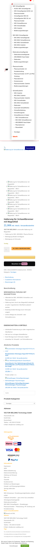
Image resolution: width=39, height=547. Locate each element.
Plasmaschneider (18, 66)
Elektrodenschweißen (10, 502)
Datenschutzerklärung (10, 473)
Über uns (6, 477)
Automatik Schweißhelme (21, 107)
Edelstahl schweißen (20, 531)
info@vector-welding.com (16, 424)
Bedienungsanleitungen (21, 30)
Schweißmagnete (19, 112)
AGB (5, 468)
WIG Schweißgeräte (19, 6)
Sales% (15, 136)
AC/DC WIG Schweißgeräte (22, 8)
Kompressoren (18, 81)
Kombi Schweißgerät (23, 536)
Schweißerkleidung (19, 110)
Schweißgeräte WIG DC (21, 16)
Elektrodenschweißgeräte (20, 52)
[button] (4, 147)
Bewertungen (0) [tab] (10, 282)
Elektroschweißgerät (14, 534)
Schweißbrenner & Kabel (21, 115)
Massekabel (19, 127)
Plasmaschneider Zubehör (22, 83)
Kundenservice (8, 482)
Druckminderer (13, 531)
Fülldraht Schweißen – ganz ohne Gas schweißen (19, 497)
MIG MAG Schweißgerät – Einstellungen (16, 504)
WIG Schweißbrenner (20, 23)
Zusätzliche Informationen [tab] (13, 279)
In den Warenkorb (21, 248)
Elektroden (17, 59)
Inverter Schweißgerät (14, 536)
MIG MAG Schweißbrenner (22, 40)
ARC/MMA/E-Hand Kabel (21, 57)
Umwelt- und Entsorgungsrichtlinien (14, 486)
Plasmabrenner (18, 78)
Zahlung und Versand (10, 475)
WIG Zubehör (18, 28)
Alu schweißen (7, 531)
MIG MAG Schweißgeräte (20, 35)
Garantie (6, 479)
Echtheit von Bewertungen (12, 484)
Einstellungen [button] (14, 546)
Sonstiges (17, 132)
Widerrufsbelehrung (10, 470)
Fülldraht (20, 534)
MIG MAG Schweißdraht (21, 42)
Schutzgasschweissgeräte (11, 500)
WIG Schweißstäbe (20, 25)
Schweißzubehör (18, 90)
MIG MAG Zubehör (20, 45)
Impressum (7, 466)
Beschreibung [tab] (9, 277)
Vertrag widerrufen (9, 488)
